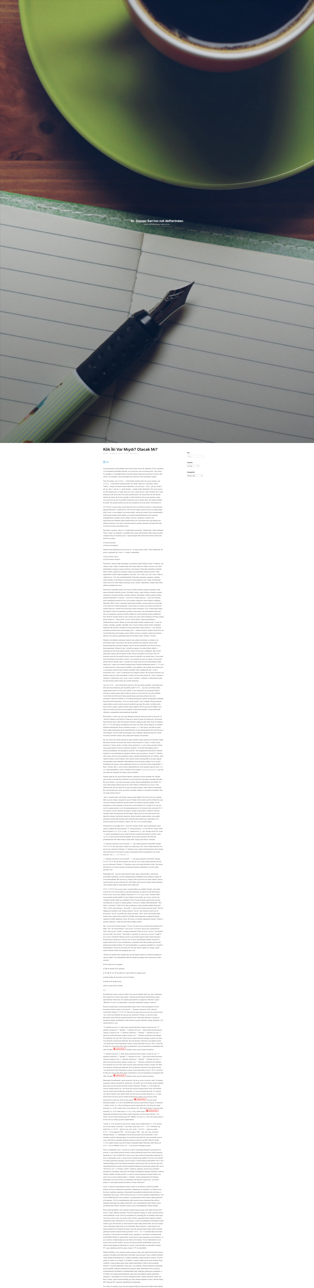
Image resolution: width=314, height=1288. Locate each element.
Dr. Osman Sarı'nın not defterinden (157, 221)
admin (106, 453)
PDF (107, 462)
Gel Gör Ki (114, 453)
